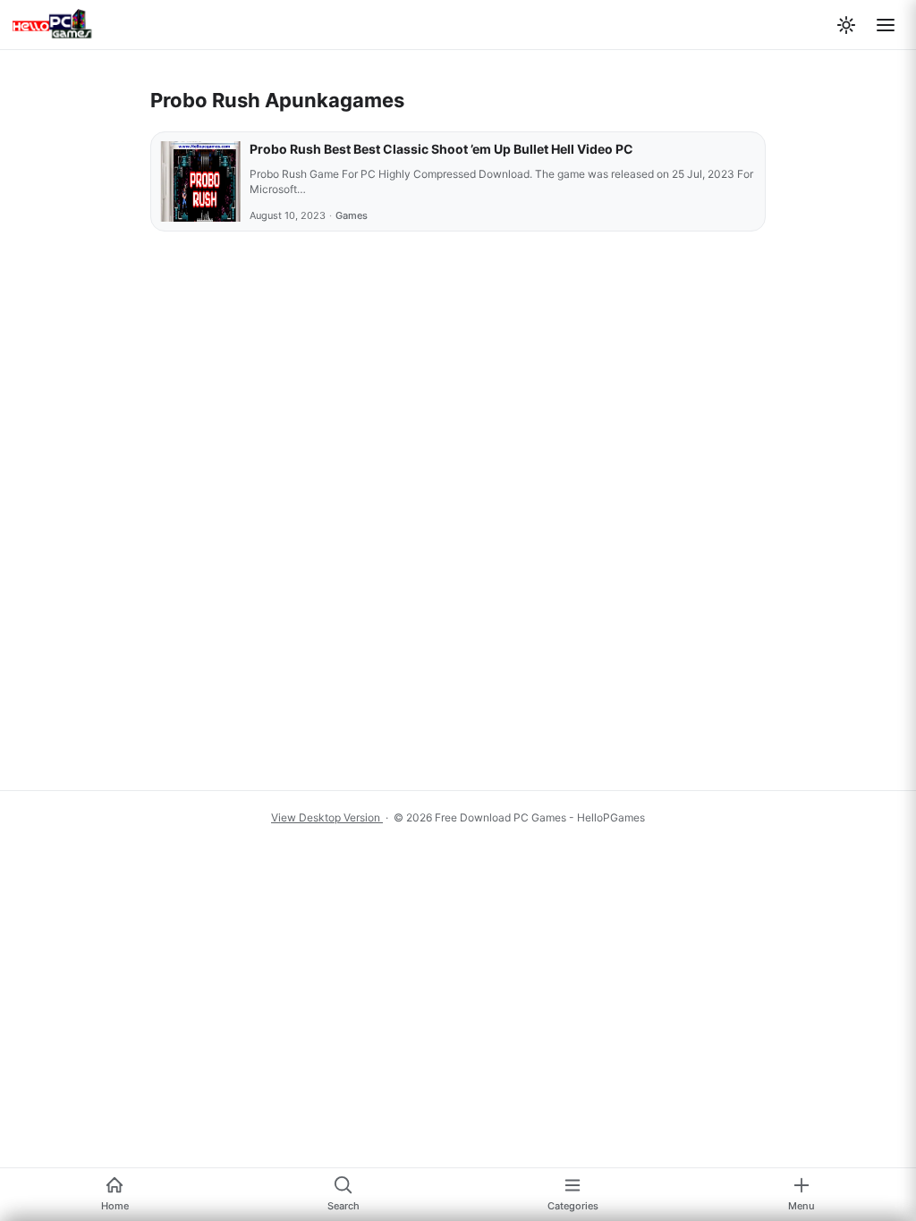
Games (351, 215)
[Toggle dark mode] (846, 25)
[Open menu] (885, 25)
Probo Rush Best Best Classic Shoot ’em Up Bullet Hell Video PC (441, 148)
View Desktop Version (327, 817)
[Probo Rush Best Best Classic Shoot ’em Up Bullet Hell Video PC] (200, 181)
